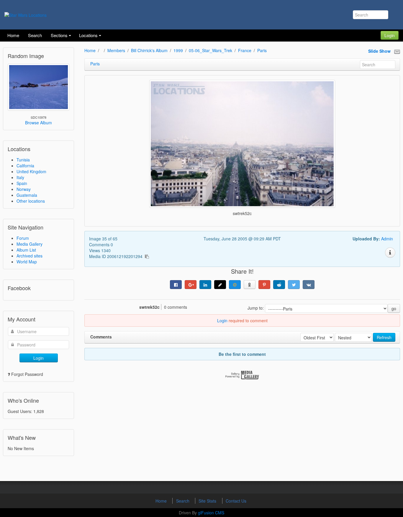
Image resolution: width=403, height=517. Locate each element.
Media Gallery (29, 244)
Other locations (31, 201)
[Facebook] (176, 284)
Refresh (384, 337)
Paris (262, 50)
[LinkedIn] (205, 284)
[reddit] (279, 284)
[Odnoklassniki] (249, 284)
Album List (26, 250)
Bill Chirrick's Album (149, 50)
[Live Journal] (220, 284)
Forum (23, 238)
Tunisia (23, 160)
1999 (178, 50)
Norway (24, 189)
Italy (20, 177)
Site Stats (208, 501)
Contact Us (236, 501)
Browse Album (38, 122)
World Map (27, 262)
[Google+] (190, 284)
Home (90, 50)
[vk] (308, 284)
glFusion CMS (211, 513)
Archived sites (29, 256)
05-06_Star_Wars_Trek (210, 50)
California (25, 166)
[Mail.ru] (235, 284)
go (393, 308)
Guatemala (27, 195)
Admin (387, 239)
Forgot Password (27, 374)
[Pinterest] (264, 284)
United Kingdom (31, 171)
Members (116, 50)
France (244, 50)
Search (183, 501)
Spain (22, 183)
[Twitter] (294, 284)
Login (389, 35)
